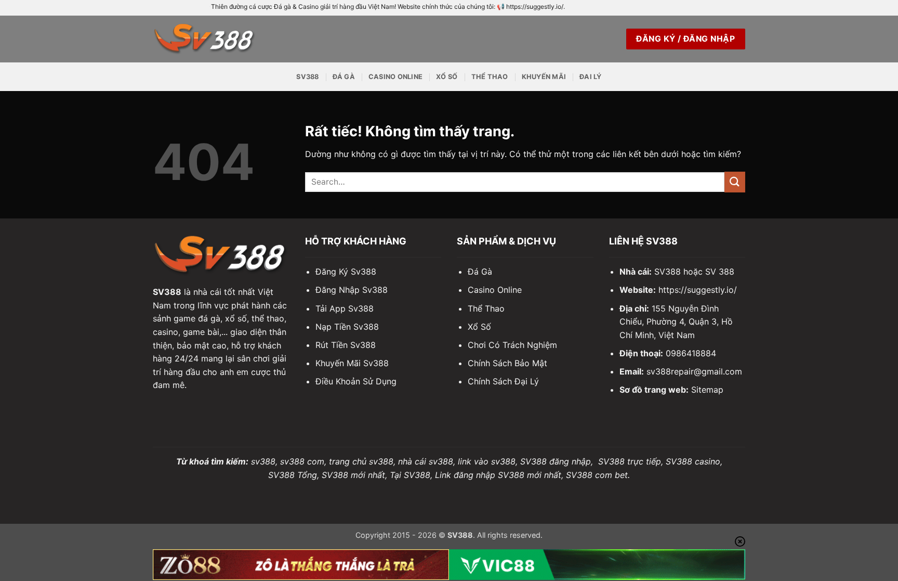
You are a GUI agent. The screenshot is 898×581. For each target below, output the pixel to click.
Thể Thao (489, 77)
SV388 (307, 77)
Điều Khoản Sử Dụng (356, 381)
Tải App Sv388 (344, 308)
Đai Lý (590, 77)
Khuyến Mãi (544, 77)
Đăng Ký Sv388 (345, 271)
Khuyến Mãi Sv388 (352, 363)
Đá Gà (344, 77)
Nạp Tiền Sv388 (347, 326)
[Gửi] (734, 182)
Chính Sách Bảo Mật (507, 363)
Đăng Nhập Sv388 (351, 290)
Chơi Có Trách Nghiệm (512, 345)
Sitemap (707, 389)
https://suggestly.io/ (697, 290)
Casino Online (395, 77)
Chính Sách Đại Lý (503, 381)
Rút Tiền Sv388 (345, 345)
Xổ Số (446, 77)
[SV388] (205, 38)
